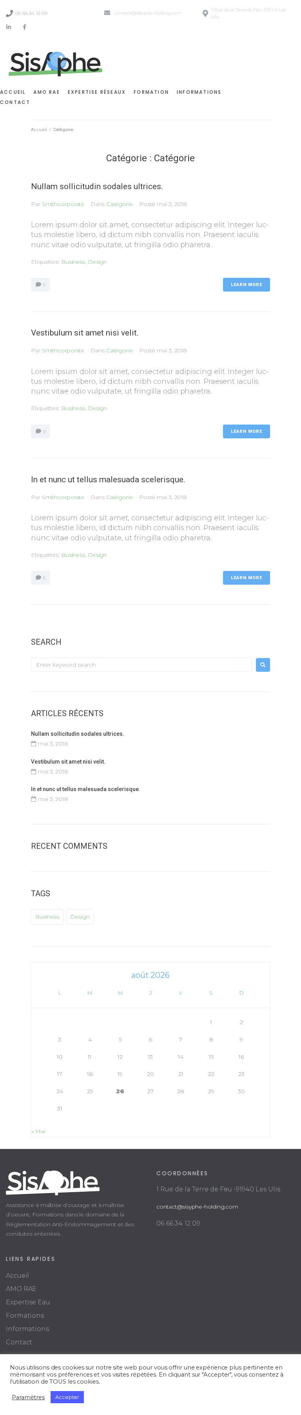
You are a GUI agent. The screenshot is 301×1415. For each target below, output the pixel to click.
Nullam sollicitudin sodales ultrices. (97, 186)
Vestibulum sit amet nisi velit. (85, 332)
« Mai (38, 1131)
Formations (25, 1315)
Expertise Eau (28, 1302)
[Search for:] (141, 665)
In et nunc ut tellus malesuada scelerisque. (108, 479)
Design (97, 261)
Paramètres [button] (28, 1397)
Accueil (39, 129)
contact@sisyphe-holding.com (197, 1206)
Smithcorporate (63, 204)
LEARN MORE (246, 284)
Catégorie (119, 204)
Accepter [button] (67, 1397)
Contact (19, 1342)
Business (73, 261)
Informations (27, 1329)
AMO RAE (21, 1289)
